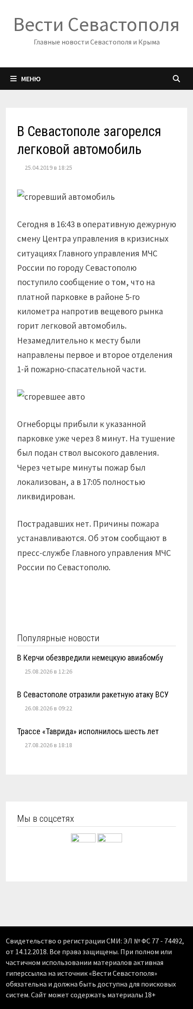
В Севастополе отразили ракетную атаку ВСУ (93, 694)
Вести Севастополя (96, 24)
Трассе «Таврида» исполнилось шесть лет (88, 731)
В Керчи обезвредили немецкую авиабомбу (90, 657)
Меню (31, 78)
